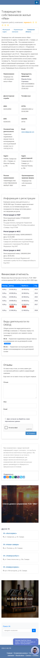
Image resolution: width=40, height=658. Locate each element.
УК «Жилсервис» (10, 533)
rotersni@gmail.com (27, 132)
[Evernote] (13, 477)
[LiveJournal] (15, 477)
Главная (9, 653)
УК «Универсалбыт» (11, 556)
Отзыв (5, 382)
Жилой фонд (20, 655)
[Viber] (18, 477)
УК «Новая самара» (11, 544)
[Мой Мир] (10, 477)
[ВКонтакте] (5, 477)
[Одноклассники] (7, 477)
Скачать (28, 655)
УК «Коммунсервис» (11, 567)
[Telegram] (24, 477)
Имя (5, 402)
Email (5, 409)
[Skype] (21, 477)
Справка (35, 655)
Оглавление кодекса (21, 653)
